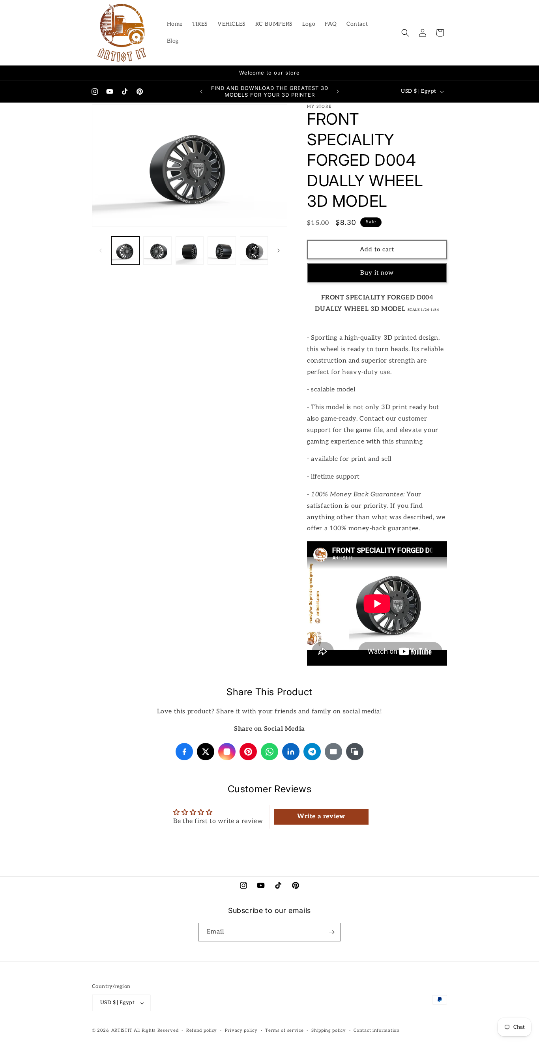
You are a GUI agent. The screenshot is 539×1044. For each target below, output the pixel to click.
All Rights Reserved (156, 1030)
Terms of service (284, 1030)
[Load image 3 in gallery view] (190, 250)
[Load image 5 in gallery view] (254, 250)
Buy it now (377, 273)
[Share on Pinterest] (248, 751)
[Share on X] (205, 751)
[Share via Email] (333, 751)
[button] (405, 32)
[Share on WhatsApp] (269, 751)
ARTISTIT (122, 1030)
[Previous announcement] (201, 91)
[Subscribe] (331, 932)
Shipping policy (328, 1030)
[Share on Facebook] (184, 751)
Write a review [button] (321, 817)
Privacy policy (241, 1030)
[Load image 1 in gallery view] (125, 250)
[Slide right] (278, 250)
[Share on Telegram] (312, 751)
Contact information (376, 1030)
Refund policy (201, 1030)
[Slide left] (100, 250)
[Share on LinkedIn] (290, 751)
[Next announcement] (337, 91)
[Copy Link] (354, 751)
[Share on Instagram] (227, 751)
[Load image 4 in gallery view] (222, 250)
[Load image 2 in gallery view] (157, 250)
